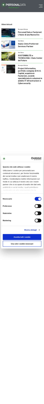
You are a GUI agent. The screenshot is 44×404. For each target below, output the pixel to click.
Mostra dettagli (30, 230)
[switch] (38, 206)
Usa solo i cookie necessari (22, 244)
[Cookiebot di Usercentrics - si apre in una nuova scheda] (31, 158)
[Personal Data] (13, 6)
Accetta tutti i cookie (22, 237)
